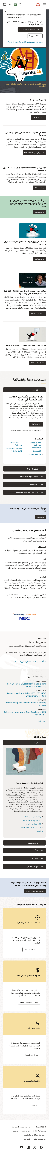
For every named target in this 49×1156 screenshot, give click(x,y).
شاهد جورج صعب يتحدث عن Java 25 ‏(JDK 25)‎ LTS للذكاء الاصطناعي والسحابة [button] (25, 292)
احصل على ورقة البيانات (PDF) (29, 1002)
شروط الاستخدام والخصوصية (21, 1127)
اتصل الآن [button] (35, 1105)
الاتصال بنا (27, 1139)
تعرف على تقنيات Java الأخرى (31, 827)
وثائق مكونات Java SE (34, 824)
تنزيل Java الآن (36, 424)
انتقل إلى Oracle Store (31, 1055)
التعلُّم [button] (36, 851)
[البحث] (20, 4)
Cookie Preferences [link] (39, 1131)
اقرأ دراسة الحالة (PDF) (37, 363)
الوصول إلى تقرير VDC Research (34, 153)
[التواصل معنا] (4, 4)
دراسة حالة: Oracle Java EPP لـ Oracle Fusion (26, 345)
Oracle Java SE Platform (16, 444)
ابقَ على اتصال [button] (32, 866)
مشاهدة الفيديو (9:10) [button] (37, 314)
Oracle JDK (37, 451)
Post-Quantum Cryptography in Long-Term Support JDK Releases (26, 685)
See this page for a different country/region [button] (25, 42)
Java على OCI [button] (32, 469)
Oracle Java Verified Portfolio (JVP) (14, 450)
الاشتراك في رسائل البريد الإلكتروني (35, 1135)
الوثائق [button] (35, 743)
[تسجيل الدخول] (9, 4)
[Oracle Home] (38, 5)
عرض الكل (42, 721)
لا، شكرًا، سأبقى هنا (35, 36)
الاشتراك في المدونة (23, 661)
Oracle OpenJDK (35, 454)
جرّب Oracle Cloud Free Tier (35, 891)
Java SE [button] (35, 390)
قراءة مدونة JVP (39, 188)
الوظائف (15, 1131)
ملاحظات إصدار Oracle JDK (32, 820)
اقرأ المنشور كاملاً (39, 661)
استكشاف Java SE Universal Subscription (26, 430)
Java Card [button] (34, 484)
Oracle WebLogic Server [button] (28, 477)
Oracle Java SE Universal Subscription (35, 445)
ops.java (40, 831)
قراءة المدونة (40, 517)
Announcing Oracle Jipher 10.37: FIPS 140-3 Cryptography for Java (26, 694)
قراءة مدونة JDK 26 (38, 117)
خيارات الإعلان (25, 1131)
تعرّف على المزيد (40, 211)
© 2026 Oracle (41, 1127)
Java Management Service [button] (27, 492)
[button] (44, 4)
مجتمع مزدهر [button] (33, 843)
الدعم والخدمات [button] (32, 858)
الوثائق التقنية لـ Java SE (33, 817)
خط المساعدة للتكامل (39, 1139)
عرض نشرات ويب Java (31, 950)
